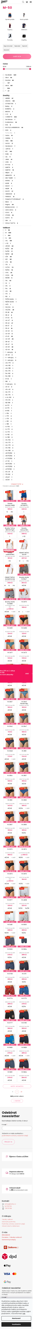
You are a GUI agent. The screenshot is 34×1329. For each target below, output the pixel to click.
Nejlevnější (17, 46)
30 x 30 (9, 472)
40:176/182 (10, 466)
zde (24, 1313)
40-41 (8, 387)
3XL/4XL (9, 307)
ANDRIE (9, 98)
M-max (9, 165)
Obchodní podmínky (8, 1222)
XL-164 (8, 427)
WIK (7, 220)
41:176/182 (9, 469)
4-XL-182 (9, 397)
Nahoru (17, 1101)
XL (8, 238)
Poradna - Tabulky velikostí (12, 1237)
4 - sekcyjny (10, 357)
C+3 (8, 114)
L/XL (8, 262)
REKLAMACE (6, 1235)
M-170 (8, 405)
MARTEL (9, 167)
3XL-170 (9, 392)
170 (7, 294)
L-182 (8, 421)
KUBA (8, 154)
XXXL (8, 272)
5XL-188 (9, 376)
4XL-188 (9, 368)
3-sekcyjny (10, 384)
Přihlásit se (8, 1142)
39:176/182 (9, 464)
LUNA (8, 162)
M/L (8, 259)
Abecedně (6, 50)
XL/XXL (9, 267)
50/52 (9, 249)
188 (7, 381)
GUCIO (9, 143)
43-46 (9, 347)
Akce (8, 77)
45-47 (9, 344)
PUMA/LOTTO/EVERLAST (14, 199)
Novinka (9, 80)
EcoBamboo (11, 122)
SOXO (8, 212)
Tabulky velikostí (7, 1219)
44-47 (9, 320)
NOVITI (9, 191)
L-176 (8, 419)
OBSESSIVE (10, 194)
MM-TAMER (10, 178)
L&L (7, 157)
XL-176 (8, 432)
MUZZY (8, 186)
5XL (8, 288)
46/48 (9, 246)
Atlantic (10, 101)
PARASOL (9, 196)
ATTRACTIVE (10, 104)
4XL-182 (9, 365)
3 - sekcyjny (10, 360)
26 (21, 1092)
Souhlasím (16, 1324)
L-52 (8, 243)
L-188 (8, 424)
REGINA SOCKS (11, 207)
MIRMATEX (10, 175)
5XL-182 (9, 373)
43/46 (8, 480)
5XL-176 (9, 371)
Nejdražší (24, 46)
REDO (8, 202)
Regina (9, 204)
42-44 (9, 349)
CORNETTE (11, 117)
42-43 (8, 331)
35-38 (9, 312)
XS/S (8, 304)
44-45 (9, 334)
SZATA (8, 218)
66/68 (8, 278)
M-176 (8, 408)
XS (7, 283)
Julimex (9, 149)
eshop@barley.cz (10, 1204)
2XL (7, 286)
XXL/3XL (9, 310)
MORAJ (9, 181)
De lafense (10, 119)
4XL (8, 291)
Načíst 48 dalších (17, 1086)
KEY (8, 151)
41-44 (8, 318)
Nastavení (16, 1318)
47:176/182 (10, 458)
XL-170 (8, 429)
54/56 (9, 251)
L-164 (8, 413)
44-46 (9, 339)
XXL (8, 241)
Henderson (10, 146)
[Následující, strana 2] (17, 1092)
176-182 (9, 474)
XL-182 (8, 434)
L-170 (8, 416)
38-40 (8, 342)
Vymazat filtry (16, 484)
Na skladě (10, 75)
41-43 (9, 336)
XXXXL (9, 275)
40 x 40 (9, 389)
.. (7, 83)
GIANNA (9, 138)
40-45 (9, 355)
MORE (8, 183)
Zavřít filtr (17, 56)
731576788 (8, 1208)
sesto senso (10, 210)
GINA (9, 141)
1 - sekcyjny (10, 352)
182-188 (9, 403)
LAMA (8, 159)
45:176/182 (10, 453)
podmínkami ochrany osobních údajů (15, 1136)
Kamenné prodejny (9, 1239)
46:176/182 (10, 456)
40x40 (8, 477)
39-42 (9, 323)
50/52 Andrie (10, 299)
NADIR (8, 188)
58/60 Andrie (10, 302)
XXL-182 (9, 448)
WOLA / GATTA (11, 223)
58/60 (9, 254)
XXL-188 (9, 450)
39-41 (8, 328)
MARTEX (9, 170)
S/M (8, 257)
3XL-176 (9, 395)
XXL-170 (9, 442)
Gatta (9, 135)
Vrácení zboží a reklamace (10, 1226)
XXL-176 (9, 445)
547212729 (8, 1206)
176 (7, 265)
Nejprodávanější (8, 46)
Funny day (10, 133)
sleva (9, 85)
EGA (8, 125)
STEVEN (9, 215)
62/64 (9, 270)
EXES (8, 130)
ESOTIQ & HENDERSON (14, 127)
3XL (8, 280)
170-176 (9, 400)
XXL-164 (9, 440)
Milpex (8, 173)
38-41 (8, 315)
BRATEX (9, 112)
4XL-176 (9, 363)
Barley (8, 106)
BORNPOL (9, 109)
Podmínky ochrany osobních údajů (13, 1224)
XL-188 (8, 437)
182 (7, 296)
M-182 (8, 411)
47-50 (8, 461)
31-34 (8, 379)
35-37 (8, 326)
